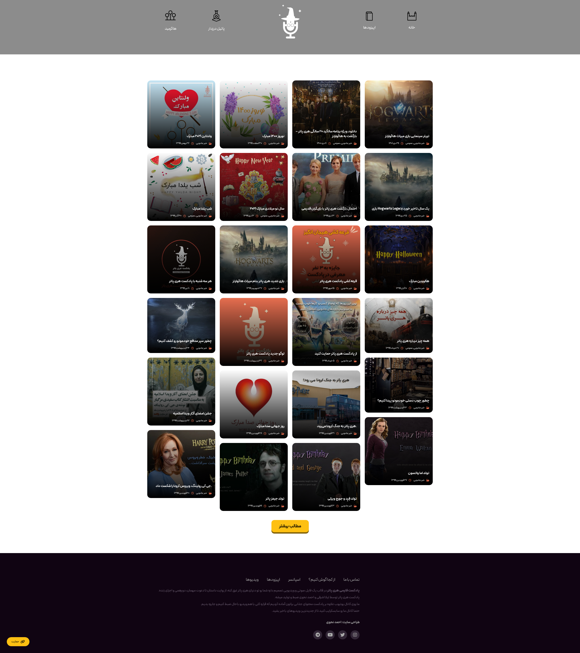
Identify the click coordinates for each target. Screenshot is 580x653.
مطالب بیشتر (290, 526)
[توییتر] (342, 634)
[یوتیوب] (330, 634)
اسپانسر (294, 580)
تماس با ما (351, 580)
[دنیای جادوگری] (290, 22)
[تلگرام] (317, 634)
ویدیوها (252, 580)
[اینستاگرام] (355, 634)
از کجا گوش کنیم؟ (322, 580)
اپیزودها (273, 580)
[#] (18, 641)
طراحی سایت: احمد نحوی (343, 622)
